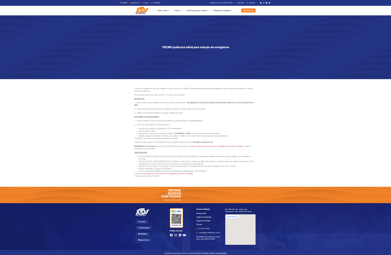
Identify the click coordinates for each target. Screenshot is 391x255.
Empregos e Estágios (222, 10)
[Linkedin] (266, 3)
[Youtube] (269, 3)
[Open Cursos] (181, 10)
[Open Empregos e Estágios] (231, 10)
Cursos (177, 10)
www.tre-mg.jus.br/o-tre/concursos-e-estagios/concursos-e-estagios (216, 146)
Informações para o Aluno (197, 10)
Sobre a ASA (162, 10)
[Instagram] (263, 3)
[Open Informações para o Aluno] (208, 10)
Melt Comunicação (219, 253)
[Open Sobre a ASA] (169, 10)
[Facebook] (261, 3)
